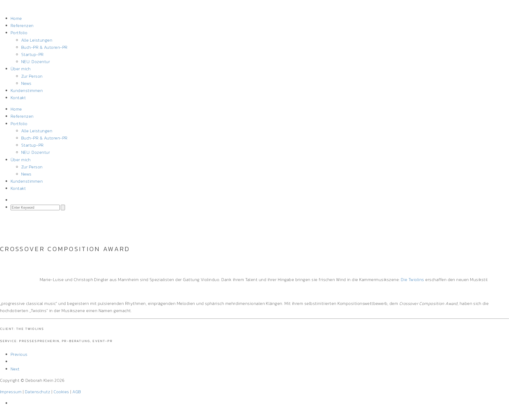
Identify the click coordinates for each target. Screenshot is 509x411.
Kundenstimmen (27, 90)
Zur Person (32, 76)
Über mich (20, 68)
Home (16, 18)
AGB (76, 391)
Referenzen (22, 25)
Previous (19, 354)
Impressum (10, 391)
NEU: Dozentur (35, 61)
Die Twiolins (412, 279)
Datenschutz (37, 391)
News (26, 83)
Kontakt (18, 97)
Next (15, 369)
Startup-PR (32, 54)
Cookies (61, 391)
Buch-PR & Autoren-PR (44, 47)
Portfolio (19, 32)
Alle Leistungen (36, 40)
